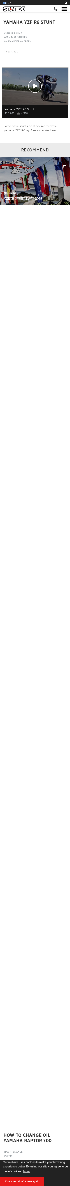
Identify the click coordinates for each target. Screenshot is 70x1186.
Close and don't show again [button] (22, 1181)
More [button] (26, 1171)
